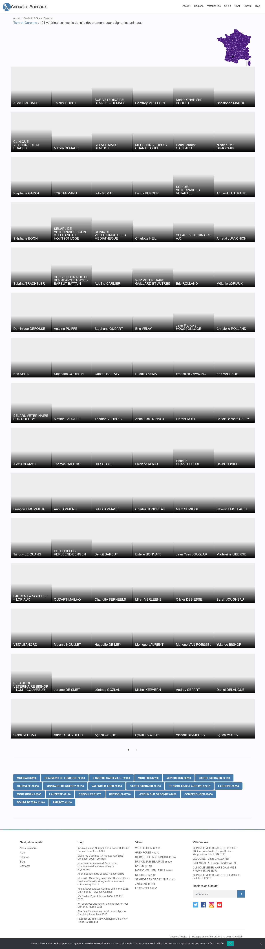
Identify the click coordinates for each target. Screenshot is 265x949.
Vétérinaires (214, 6)
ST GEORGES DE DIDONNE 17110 (155, 879)
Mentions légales (178, 936)
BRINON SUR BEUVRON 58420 (153, 861)
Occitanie (28, 17)
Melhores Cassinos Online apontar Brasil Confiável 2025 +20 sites (101, 857)
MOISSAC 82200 (27, 778)
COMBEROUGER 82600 (198, 794)
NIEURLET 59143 (145, 874)
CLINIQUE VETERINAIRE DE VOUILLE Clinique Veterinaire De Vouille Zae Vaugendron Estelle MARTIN (215, 850)
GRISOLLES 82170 (90, 794)
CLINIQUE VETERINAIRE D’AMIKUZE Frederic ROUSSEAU (214, 869)
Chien (227, 6)
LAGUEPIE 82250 (228, 786)
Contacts (25, 865)
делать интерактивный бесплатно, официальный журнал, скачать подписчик (98, 865)
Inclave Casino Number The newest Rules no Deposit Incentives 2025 (103, 849)
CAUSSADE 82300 (28, 786)
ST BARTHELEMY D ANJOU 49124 (155, 857)
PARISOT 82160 (62, 802)
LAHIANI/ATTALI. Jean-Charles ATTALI (215, 863)
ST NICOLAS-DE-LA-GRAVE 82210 (189, 786)
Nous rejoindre (28, 848)
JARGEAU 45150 (145, 883)
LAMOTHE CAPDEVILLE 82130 (111, 778)
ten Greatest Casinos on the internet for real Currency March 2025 (103, 905)
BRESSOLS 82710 (120, 794)
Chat (237, 6)
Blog (257, 6)
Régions (199, 6)
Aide (22, 852)
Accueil (186, 6)
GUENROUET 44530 (147, 852)
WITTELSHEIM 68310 (147, 848)
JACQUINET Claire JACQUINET (211, 858)
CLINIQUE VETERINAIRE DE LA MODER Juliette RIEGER (216, 877)
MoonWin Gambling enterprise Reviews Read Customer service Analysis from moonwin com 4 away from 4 (103, 881)
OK (230, 943)
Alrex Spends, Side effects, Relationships (101, 873)
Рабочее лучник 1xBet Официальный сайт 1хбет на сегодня (102, 920)
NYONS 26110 (143, 865)
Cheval (247, 6)
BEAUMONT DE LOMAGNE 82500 (65, 778)
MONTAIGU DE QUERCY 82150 (65, 786)
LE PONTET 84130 (146, 888)
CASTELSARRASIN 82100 (214, 778)
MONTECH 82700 (148, 778)
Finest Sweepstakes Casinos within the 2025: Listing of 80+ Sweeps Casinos (103, 890)
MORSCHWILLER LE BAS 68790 (154, 870)
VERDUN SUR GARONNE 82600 (157, 794)
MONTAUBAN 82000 (29, 794)
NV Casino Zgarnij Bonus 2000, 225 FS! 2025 (100, 898)
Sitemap (24, 857)
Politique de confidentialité (206, 936)
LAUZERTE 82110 (60, 794)
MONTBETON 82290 (179, 778)
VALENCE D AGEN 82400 (107, 786)
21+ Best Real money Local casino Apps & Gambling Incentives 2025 (102, 913)
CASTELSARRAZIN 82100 (145, 786)
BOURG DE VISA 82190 (31, 802)
